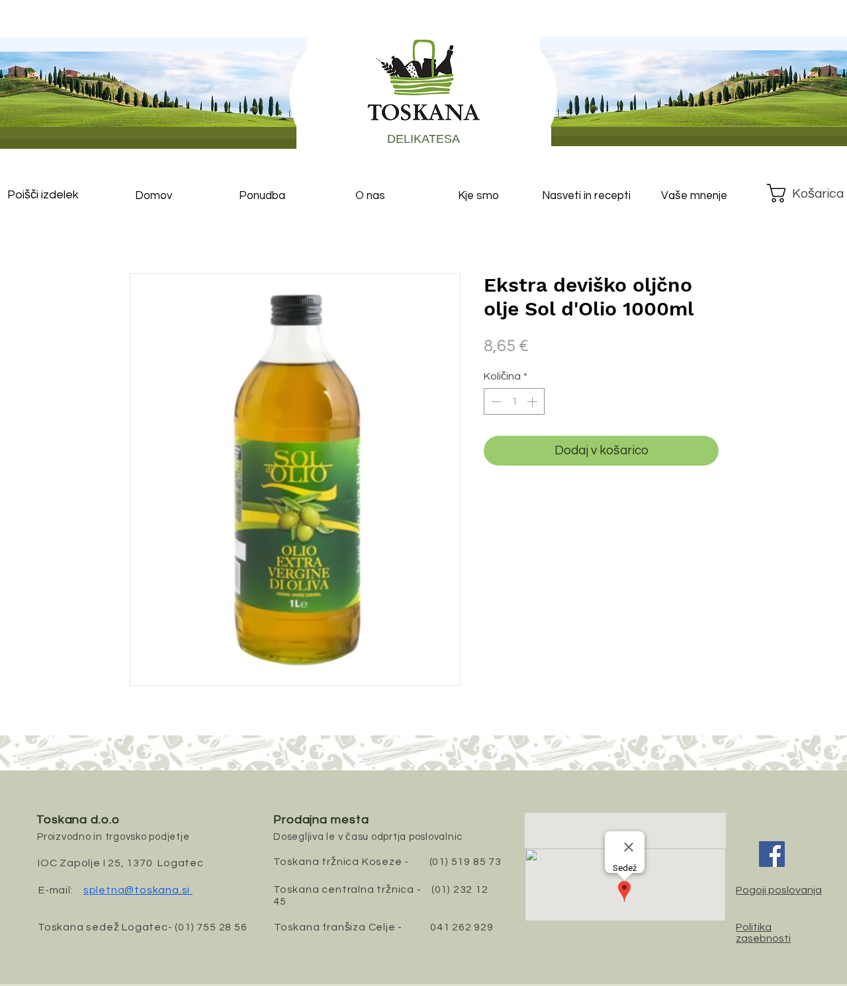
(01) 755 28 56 (211, 927)
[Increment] (533, 401)
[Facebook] (772, 854)
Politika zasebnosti (763, 933)
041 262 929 (462, 927)
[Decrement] (495, 401)
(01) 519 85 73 (465, 861)
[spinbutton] (514, 401)
